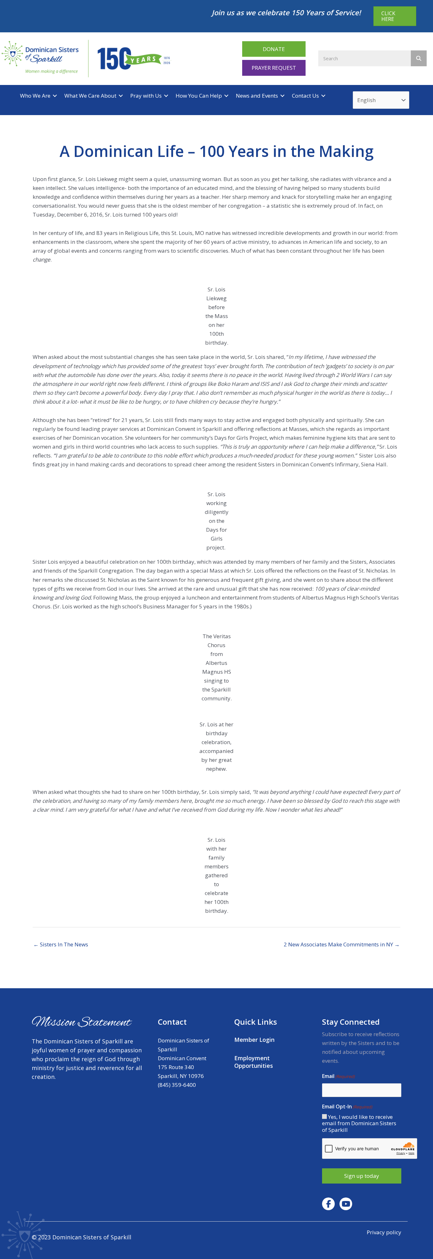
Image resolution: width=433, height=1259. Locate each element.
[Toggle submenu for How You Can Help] (226, 95)
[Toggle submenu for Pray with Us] (166, 95)
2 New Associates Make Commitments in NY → (342, 944)
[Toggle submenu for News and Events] (282, 95)
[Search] (419, 58)
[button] (274, 49)
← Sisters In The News (60, 944)
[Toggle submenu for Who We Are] (55, 95)
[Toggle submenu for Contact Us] (323, 95)
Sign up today (361, 1175)
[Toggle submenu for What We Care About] (121, 95)
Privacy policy (384, 1232)
